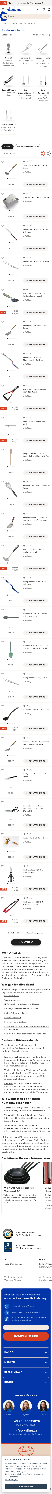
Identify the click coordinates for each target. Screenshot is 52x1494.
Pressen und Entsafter (15, 1022)
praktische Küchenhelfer (34, 1034)
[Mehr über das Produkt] (11, 169)
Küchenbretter (11, 996)
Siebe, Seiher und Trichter (17, 1013)
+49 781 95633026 (26, 1421)
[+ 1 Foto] (11, 361)
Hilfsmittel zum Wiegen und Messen (21, 1004)
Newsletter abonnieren (26, 1336)
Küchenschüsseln (12, 1018)
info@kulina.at (26, 1430)
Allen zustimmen (26, 1487)
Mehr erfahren (11, 1477)
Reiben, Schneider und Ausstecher (21, 1009)
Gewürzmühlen (11, 1000)
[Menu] (2, 9)
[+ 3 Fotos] (11, 521)
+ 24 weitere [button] (26, 942)
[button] (26, 146)
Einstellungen (11, 1479)
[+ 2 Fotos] (11, 329)
